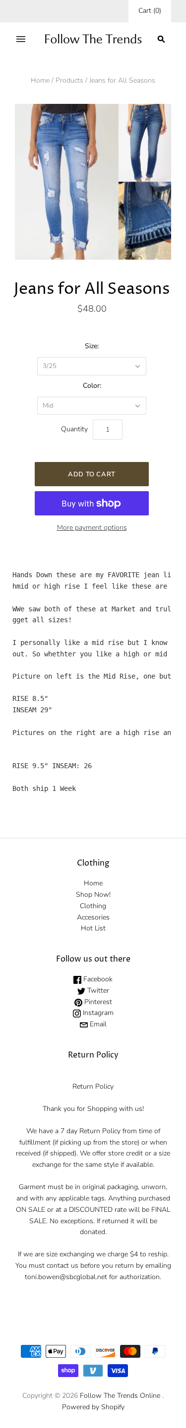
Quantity (74, 429)
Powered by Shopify (93, 1407)
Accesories (93, 917)
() (149, 10)
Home (40, 80)
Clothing (93, 906)
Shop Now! (93, 894)
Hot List (93, 928)
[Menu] (21, 39)
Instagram (97, 1012)
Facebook (97, 979)
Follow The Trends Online (120, 1395)
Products (69, 80)
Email (97, 1024)
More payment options (92, 527)
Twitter (97, 990)
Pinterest (97, 1002)
